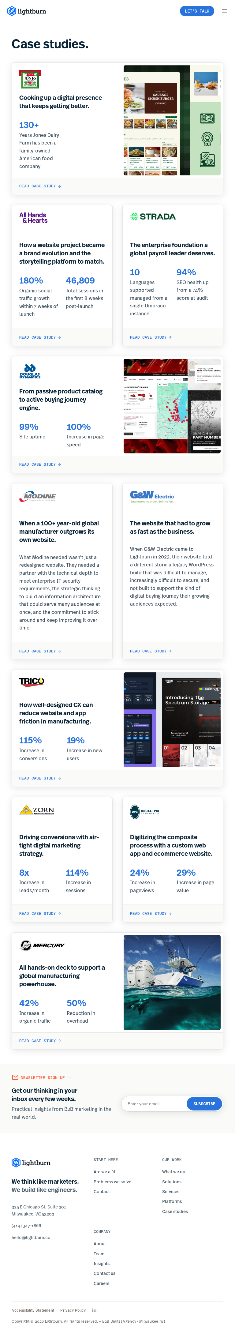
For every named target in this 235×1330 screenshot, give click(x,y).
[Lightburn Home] (27, 11)
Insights (102, 1263)
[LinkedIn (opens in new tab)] (94, 1310)
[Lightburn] (31, 1162)
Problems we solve (112, 1182)
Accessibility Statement (33, 1310)
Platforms (172, 1201)
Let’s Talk (197, 11)
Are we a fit (104, 1171)
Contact (102, 1191)
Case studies (175, 1211)
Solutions (171, 1182)
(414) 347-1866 (26, 1225)
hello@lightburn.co (31, 1237)
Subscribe (204, 1103)
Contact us (104, 1273)
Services (170, 1191)
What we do (173, 1171)
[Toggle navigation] (224, 11)
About (100, 1243)
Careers (101, 1283)
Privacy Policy (73, 1310)
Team (99, 1254)
